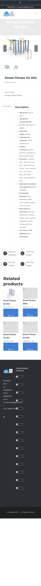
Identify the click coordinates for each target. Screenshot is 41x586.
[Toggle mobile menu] (36, 13)
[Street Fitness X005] (30, 293)
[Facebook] (4, 417)
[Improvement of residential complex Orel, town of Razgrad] (19, 467)
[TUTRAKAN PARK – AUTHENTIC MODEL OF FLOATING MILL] (19, 395)
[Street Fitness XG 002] (10, 293)
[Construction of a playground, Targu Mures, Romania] (19, 435)
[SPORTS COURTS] (19, 387)
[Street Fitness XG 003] (30, 327)
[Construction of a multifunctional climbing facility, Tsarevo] (19, 483)
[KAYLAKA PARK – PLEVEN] (19, 403)
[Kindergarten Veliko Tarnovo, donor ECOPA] (19, 411)
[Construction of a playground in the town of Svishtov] (19, 427)
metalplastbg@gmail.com (25, 7)
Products (13, 31)
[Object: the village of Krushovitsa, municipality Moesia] (19, 451)
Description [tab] (7, 106)
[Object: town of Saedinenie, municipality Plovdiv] (19, 459)
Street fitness (21, 31)
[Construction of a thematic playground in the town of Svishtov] (19, 419)
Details (12, 315)
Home (6, 31)
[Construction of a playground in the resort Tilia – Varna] (19, 491)
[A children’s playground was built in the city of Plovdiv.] (19, 379)
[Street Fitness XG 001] (10, 327)
